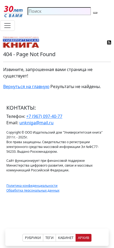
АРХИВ (83, 237)
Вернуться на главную (26, 86)
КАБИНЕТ (65, 237)
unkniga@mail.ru (36, 123)
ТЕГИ (49, 237)
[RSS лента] (109, 42)
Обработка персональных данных (32, 190)
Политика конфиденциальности (32, 185)
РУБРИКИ (33, 237)
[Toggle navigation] (7, 25)
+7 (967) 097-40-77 (44, 116)
